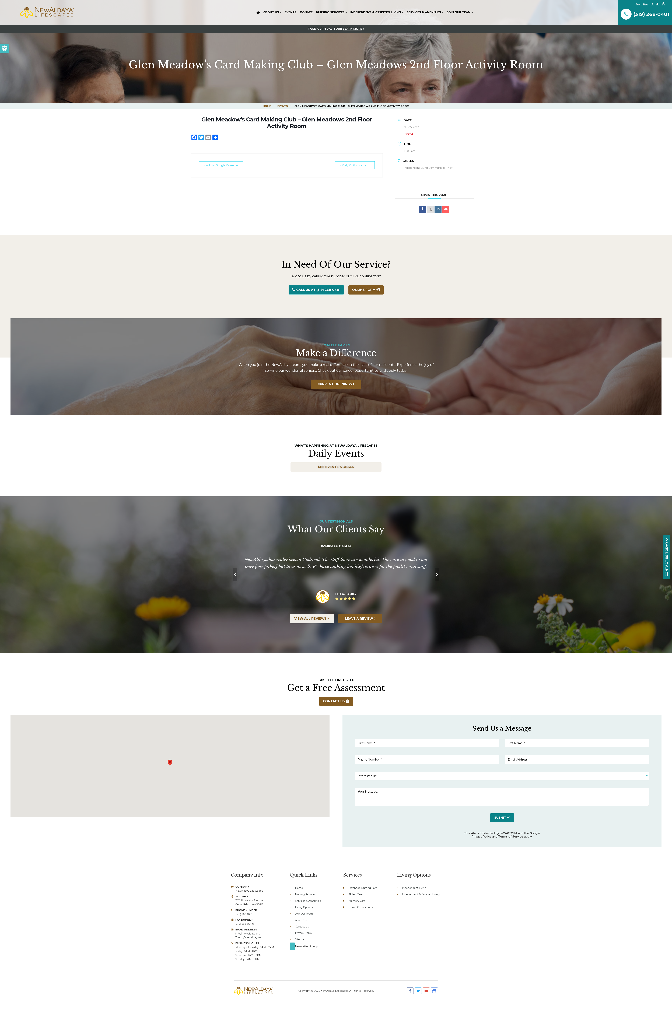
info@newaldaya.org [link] (247, 933)
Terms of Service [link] (510, 836)
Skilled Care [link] (356, 894)
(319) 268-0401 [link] (651, 14)
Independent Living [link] (414, 888)
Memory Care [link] (357, 900)
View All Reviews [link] (311, 619)
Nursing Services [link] (305, 894)
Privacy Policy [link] (481, 836)
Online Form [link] (364, 290)
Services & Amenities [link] (308, 900)
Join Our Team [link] (304, 913)
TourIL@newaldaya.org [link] (249, 937)
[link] (4, 48)
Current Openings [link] (335, 384)
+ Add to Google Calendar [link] (221, 165)
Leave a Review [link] (359, 619)
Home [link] (267, 106)
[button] (170, 763)
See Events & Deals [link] (336, 467)
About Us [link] (300, 920)
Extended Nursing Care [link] (363, 888)
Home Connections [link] (361, 907)
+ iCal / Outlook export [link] (355, 165)
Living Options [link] (304, 907)
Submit (500, 817)
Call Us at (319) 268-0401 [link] (317, 290)
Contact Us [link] (334, 701)
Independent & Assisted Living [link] (421, 894)
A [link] (652, 4)
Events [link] (282, 106)
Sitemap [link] (300, 939)
